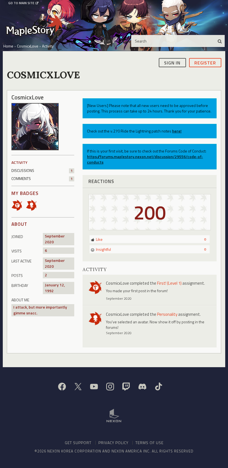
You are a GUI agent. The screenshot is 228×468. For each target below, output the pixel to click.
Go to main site (21, 3)
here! (177, 131)
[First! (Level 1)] (18, 205)
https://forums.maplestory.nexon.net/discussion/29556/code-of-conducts (145, 159)
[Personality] (33, 205)
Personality (167, 314)
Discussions (42, 170)
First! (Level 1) (169, 283)
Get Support (78, 443)
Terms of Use (149, 443)
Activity (19, 162)
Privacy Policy (113, 443)
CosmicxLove (117, 283)
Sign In (172, 62)
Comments (42, 178)
